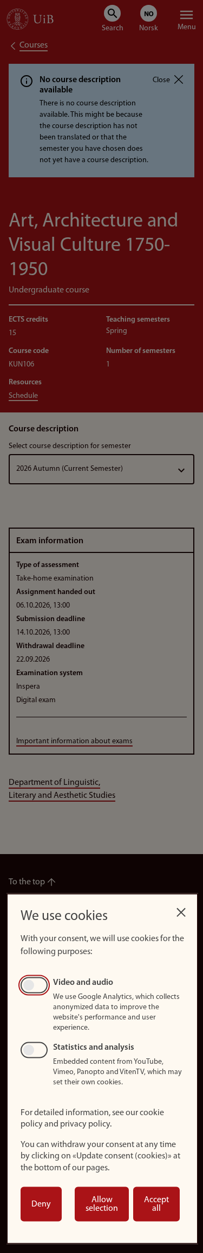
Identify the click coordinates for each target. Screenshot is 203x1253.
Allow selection (102, 1204)
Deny (41, 1204)
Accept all (156, 1204)
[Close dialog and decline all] (181, 909)
